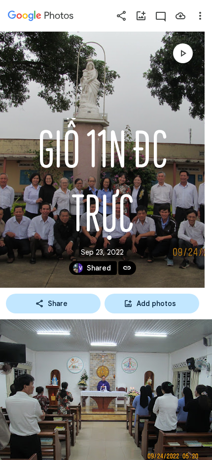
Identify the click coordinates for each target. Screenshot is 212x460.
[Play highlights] (183, 53)
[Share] (121, 16)
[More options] (200, 16)
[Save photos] (180, 16)
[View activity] (161, 16)
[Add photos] (141, 16)
